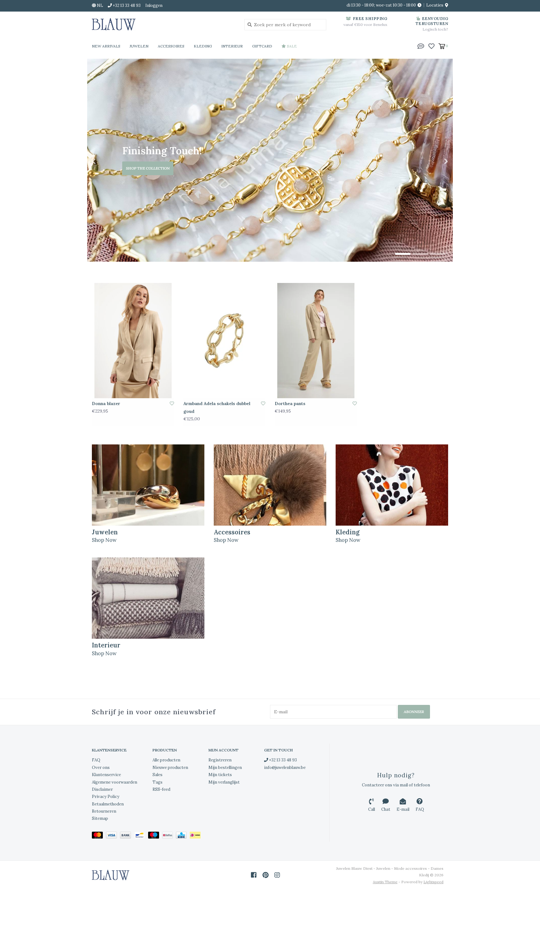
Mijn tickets (220, 774)
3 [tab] (438, 254)
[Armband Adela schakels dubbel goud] (224, 340)
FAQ (96, 760)
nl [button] (99, 5)
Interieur (232, 46)
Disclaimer (102, 789)
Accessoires (171, 46)
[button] (421, 45)
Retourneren (104, 811)
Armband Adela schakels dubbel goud (216, 407)
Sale (291, 46)
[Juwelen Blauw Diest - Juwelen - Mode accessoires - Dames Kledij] (163, 24)
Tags (157, 782)
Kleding (203, 46)
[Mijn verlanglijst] (431, 45)
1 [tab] (403, 254)
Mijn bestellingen (225, 767)
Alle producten (166, 760)
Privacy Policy (105, 796)
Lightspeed (433, 881)
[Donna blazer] (133, 340)
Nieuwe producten (170, 767)
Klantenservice (106, 774)
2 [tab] (420, 254)
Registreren (220, 760)
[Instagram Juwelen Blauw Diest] (277, 875)
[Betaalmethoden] (99, 836)
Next (432, 161)
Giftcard (262, 46)
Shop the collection (148, 168)
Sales (157, 774)
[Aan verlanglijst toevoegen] (172, 403)
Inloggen (153, 5)
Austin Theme (385, 881)
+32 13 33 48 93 (282, 760)
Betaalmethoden (108, 804)
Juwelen (139, 46)
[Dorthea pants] (316, 340)
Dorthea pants (290, 403)
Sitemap (100, 818)
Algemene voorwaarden (114, 782)
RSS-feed (161, 789)
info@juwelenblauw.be (285, 767)
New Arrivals (106, 46)
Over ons (101, 767)
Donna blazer (106, 403)
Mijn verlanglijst (224, 782)
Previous (107, 161)
